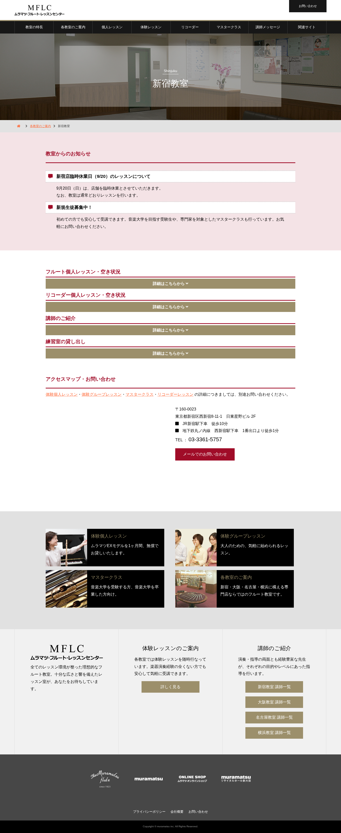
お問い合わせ (308, 6)
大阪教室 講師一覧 (274, 702)
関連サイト (307, 27)
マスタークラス (229, 27)
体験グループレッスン (102, 394)
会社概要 (176, 811)
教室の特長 (34, 27)
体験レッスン (151, 27)
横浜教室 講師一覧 (274, 732)
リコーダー (190, 27)
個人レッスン (112, 27)
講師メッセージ (268, 27)
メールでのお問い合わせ (205, 454)
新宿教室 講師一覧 (274, 687)
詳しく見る (170, 687)
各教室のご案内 (73, 27)
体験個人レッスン (62, 394)
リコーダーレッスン (175, 394)
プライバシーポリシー (149, 811)
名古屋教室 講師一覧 (274, 717)
